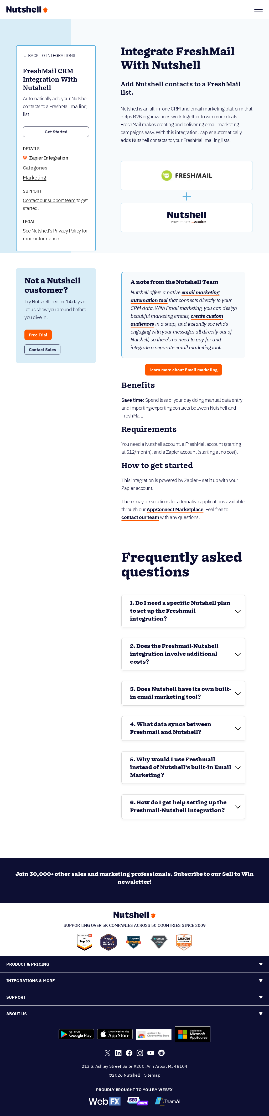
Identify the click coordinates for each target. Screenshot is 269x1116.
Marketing (34, 177)
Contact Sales (42, 349)
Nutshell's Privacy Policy (56, 231)
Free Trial (38, 334)
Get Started (56, 131)
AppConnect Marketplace (175, 509)
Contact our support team (49, 200)
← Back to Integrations (49, 55)
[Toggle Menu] (258, 9)
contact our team (140, 517)
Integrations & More (30, 980)
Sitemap (152, 1075)
